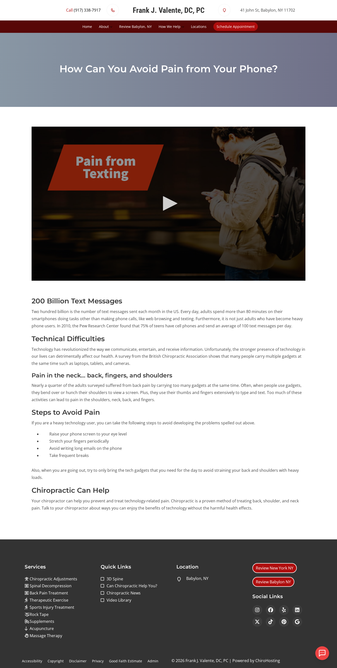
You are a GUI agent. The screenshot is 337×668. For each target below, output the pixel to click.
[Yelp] (284, 610)
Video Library (119, 600)
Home (87, 26)
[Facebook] (271, 610)
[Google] (297, 622)
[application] (168, 204)
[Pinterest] (284, 622)
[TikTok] (271, 622)
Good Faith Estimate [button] (125, 661)
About (104, 26)
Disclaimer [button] (78, 661)
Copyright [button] (56, 661)
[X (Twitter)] (257, 622)
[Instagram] (257, 610)
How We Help (170, 26)
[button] (168, 203)
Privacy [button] (98, 661)
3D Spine (115, 579)
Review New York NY (274, 568)
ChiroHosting (267, 660)
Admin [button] (153, 661)
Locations (198, 26)
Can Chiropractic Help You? (132, 586)
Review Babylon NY (273, 582)
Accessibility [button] (32, 661)
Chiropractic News (124, 593)
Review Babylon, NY (135, 26)
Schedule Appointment (236, 26)
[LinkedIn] (297, 610)
